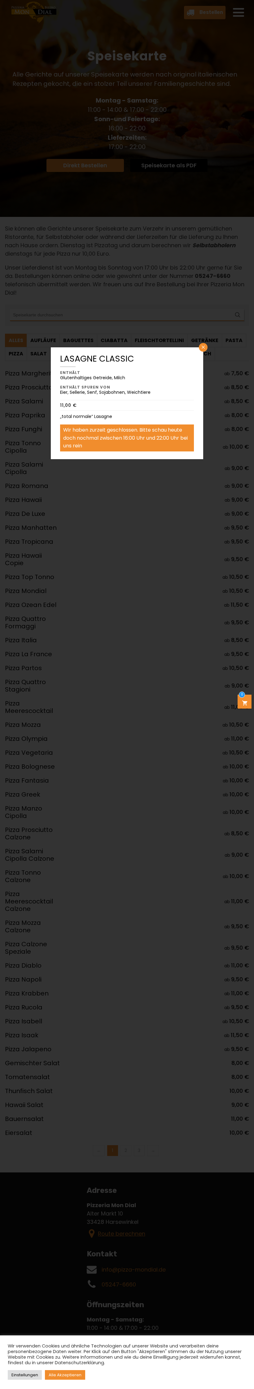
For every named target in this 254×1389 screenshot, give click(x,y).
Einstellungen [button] (24, 1375)
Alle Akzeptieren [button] (65, 1375)
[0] (244, 704)
